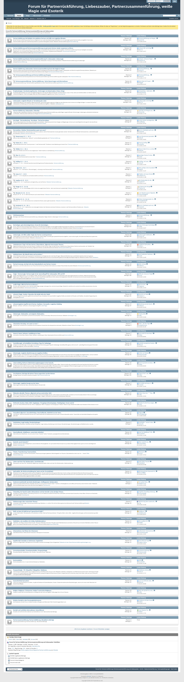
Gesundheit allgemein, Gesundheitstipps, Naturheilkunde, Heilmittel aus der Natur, (37, 413)
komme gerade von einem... (146, 363)
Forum (19, 15)
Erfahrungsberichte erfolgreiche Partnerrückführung (36, 650)
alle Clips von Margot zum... (146, 110)
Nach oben (174, 669)
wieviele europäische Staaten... (147, 343)
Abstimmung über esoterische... (147, 501)
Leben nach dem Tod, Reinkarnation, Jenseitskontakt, (28, 461)
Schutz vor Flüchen (144, 353)
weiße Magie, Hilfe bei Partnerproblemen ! (25, 284)
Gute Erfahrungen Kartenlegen (147, 225)
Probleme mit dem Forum (145, 600)
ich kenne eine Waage (144, 186)
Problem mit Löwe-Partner (146, 174)
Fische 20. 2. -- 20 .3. (21, 143)
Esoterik (22, 297)
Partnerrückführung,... (144, 68)
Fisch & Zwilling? (143, 142)
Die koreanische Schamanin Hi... (147, 471)
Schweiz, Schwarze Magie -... (146, 59)
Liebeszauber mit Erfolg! (145, 101)
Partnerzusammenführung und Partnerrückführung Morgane (33, 75)
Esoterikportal (61, 94)
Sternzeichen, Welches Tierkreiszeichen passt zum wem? (29, 130)
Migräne (141, 412)
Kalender (26, 18)
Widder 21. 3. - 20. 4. (22, 149)
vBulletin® (89, 676)
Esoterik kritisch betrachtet (21, 581)
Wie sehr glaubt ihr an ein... (146, 590)
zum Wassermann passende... (147, 136)
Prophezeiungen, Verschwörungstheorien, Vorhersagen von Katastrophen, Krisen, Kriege (39, 91)
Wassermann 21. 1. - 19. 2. (23, 136)
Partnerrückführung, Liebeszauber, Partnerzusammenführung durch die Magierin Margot (39, 69)
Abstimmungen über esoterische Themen (25, 501)
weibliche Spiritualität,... (145, 244)
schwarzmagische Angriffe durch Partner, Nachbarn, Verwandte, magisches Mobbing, (37, 304)
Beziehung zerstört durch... (146, 304)
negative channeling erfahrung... (147, 492)
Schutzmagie (84, 356)
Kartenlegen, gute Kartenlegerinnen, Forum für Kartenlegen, (30, 225)
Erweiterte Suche (173, 18)
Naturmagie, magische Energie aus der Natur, (26, 383)
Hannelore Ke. (36, 646)
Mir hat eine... (142, 284)
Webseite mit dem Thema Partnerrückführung (71, 542)
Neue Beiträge (16, 18)
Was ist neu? (37, 15)
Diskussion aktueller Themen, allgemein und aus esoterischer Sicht (32, 393)
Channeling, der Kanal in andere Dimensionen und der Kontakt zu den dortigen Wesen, (38, 492)
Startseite (10, 15)
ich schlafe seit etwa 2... (145, 383)
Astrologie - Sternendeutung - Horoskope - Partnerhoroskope (31, 120)
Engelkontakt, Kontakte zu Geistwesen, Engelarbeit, (28, 541)
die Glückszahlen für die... (145, 180)
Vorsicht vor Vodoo (144, 294)
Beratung (36, 346)
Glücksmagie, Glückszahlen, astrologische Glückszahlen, (29, 314)
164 (24, 648)
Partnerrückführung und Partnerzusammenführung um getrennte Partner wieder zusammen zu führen (43, 48)
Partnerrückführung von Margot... (147, 38)
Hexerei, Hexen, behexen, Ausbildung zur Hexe (26, 333)
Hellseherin (95, 257)
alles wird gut (142, 264)
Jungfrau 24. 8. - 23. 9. (22, 180)
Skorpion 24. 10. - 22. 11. (23, 193)
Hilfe (174, 1)
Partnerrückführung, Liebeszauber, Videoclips (26, 110)
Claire (17, 639)
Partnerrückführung (73, 41)
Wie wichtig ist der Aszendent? (147, 168)
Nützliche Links (41, 18)
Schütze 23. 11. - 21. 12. (22, 199)
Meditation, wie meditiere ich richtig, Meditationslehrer (29, 521)
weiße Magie (44, 305)
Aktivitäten (46, 15)
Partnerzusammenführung (69, 51)
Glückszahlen (142, 314)
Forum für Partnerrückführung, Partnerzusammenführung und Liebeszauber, (117, 669)
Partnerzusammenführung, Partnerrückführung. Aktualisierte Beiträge (33, 620)
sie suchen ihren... (143, 482)
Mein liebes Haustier (144, 461)
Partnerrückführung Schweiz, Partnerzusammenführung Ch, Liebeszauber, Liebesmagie (38, 59)
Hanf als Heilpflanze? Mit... (146, 432)
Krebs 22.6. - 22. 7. (21, 168)
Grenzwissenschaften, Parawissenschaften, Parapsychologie (30, 550)
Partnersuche (47, 485)
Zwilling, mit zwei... (144, 161)
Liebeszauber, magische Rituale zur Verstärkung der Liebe (29, 101)
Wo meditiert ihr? (143, 521)
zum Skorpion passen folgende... (147, 193)
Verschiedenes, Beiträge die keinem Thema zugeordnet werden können (34, 373)
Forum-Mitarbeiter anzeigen (102, 629)
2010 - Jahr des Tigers (144, 323)
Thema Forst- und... (144, 373)
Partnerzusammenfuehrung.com (56, 71)
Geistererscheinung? (144, 550)
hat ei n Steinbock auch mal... (146, 130)
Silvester (55, 650)
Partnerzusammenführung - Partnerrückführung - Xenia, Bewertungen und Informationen (42, 81)
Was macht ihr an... (144, 442)
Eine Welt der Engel (144, 540)
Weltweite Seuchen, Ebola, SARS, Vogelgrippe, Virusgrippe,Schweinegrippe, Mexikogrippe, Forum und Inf (43, 403)
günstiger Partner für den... (146, 155)
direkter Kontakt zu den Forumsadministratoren (27, 600)
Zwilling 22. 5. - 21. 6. (22, 161)
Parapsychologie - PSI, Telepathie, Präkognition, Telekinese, (30, 570)
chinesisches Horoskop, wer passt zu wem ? (25, 324)
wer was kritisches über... (145, 581)
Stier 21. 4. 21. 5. (20, 155)
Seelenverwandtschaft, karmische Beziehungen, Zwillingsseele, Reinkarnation (35, 482)
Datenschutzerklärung (150, 669)
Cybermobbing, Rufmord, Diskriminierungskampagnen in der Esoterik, (33, 363)
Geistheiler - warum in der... (146, 422)
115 (13, 648)
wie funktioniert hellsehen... (146, 254)
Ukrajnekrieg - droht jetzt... (146, 91)
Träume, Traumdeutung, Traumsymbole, (24, 452)
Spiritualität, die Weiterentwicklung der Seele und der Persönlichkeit (33, 471)
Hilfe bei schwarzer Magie (146, 274)
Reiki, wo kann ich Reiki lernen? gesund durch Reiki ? (28, 511)
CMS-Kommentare (18, 215)
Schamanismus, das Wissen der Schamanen (25, 531)
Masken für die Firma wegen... (147, 403)
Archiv (141, 669)
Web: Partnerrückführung (74, 76)
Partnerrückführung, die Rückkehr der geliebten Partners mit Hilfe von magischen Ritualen (39, 38)
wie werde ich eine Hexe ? (146, 333)
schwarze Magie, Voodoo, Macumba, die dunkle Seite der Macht (31, 294)
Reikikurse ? (142, 511)
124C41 (10, 639)
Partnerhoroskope (41, 123)
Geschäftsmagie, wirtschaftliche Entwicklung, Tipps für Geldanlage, (32, 343)
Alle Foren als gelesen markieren (83, 629)
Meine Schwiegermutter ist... (146, 199)
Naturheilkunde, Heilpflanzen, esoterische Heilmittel (28, 432)
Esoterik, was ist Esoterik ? (20, 442)
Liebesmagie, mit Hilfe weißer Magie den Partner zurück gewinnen (32, 235)
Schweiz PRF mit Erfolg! (145, 48)
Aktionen (32, 18)
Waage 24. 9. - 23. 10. (22, 186)
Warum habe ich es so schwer (147, 149)
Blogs (28, 15)
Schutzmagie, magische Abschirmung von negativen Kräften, (30, 353)
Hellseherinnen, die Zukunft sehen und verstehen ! (28, 254)
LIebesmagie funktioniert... (146, 235)
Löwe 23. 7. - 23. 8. (21, 174)
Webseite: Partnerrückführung (65, 83)
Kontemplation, (17, 560)
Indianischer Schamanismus (146, 531)
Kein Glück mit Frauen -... (145, 81)
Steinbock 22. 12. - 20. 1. (23, 205)
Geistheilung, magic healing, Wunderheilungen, (26, 422)
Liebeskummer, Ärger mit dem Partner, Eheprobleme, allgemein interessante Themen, (38, 244)
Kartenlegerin (79, 228)
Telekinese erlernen (144, 570)
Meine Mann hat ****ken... (146, 393)
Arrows (33, 639)
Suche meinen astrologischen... (147, 120)
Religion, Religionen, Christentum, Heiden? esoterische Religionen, (32, 590)
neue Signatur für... (144, 610)
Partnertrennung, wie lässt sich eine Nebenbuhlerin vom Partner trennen (34, 264)
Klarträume (142, 452)
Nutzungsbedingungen (163, 669)
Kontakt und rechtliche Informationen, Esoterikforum (28, 610)
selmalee (25, 639)
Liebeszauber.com (59, 104)
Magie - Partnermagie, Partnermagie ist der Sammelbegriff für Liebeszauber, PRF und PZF (39, 274)
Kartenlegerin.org (72, 315)
